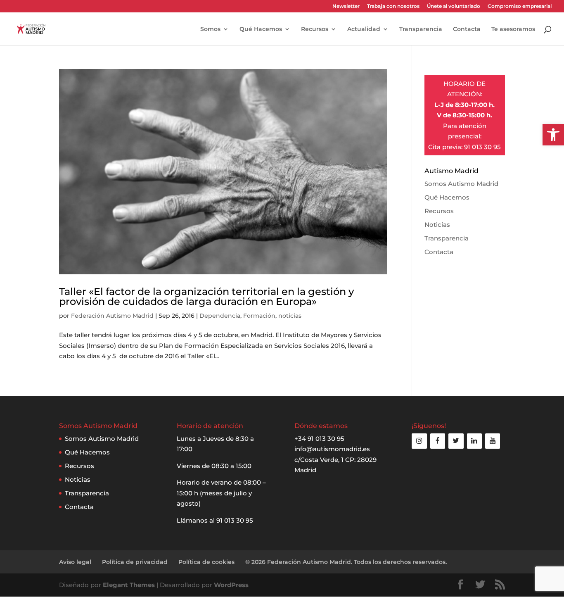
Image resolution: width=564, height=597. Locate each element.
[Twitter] (455, 441)
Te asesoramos (513, 29)
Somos (210, 29)
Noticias (437, 224)
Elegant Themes (129, 585)
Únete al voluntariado (453, 6)
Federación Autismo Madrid (112, 315)
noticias (289, 315)
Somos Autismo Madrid (461, 184)
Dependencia (219, 315)
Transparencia (420, 29)
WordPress (231, 585)
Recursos (314, 29)
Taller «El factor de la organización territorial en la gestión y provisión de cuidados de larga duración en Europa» (206, 296)
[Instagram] (419, 441)
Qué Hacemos (260, 29)
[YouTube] (492, 441)
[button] (553, 134)
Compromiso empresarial (520, 6)
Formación (259, 315)
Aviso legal (75, 562)
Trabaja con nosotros (393, 6)
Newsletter (346, 6)
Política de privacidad (135, 562)
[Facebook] (437, 441)
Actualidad (363, 29)
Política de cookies (206, 562)
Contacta (467, 29)
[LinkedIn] (474, 441)
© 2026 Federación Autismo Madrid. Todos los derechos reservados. (346, 562)
